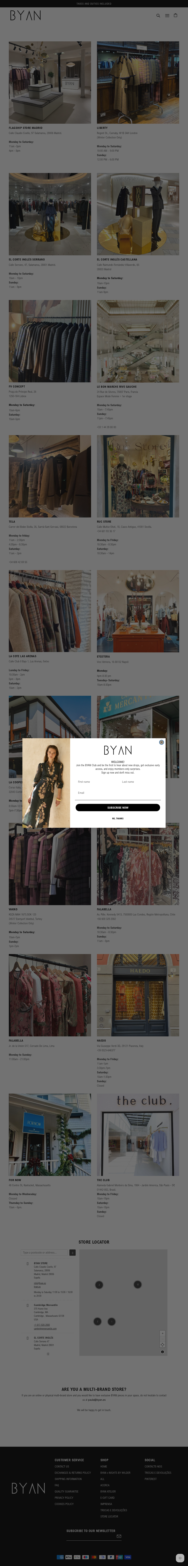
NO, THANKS (118, 818)
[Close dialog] (161, 742)
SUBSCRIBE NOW (117, 807)
